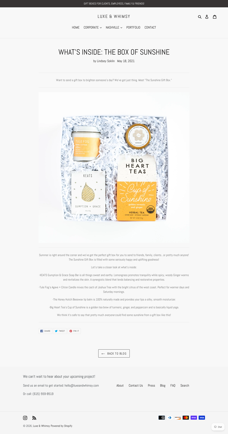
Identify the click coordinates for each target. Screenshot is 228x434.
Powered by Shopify (61, 426)
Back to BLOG (116, 353)
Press (151, 385)
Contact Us (136, 385)
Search (184, 385)
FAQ (172, 385)
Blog (162, 385)
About (120, 385)
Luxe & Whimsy (114, 16)
